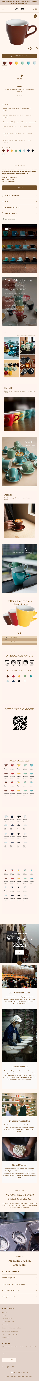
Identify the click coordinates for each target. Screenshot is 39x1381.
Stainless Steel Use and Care (10, 1331)
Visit (19, 952)
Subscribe (9, 1360)
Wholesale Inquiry (7, 1318)
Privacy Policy (5, 1337)
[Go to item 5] (28, 63)
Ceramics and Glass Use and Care (11, 1328)
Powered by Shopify (28, 1376)
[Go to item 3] (16, 63)
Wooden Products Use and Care (11, 1334)
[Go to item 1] (4, 63)
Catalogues (5, 1325)
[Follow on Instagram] (8, 1367)
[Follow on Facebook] (3, 1367)
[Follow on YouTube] (13, 1367)
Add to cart (19, 187)
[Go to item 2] (10, 63)
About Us (4, 1312)
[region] (19, 943)
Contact (4, 1315)
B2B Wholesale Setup (8, 1321)
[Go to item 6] (34, 63)
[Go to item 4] (22, 63)
